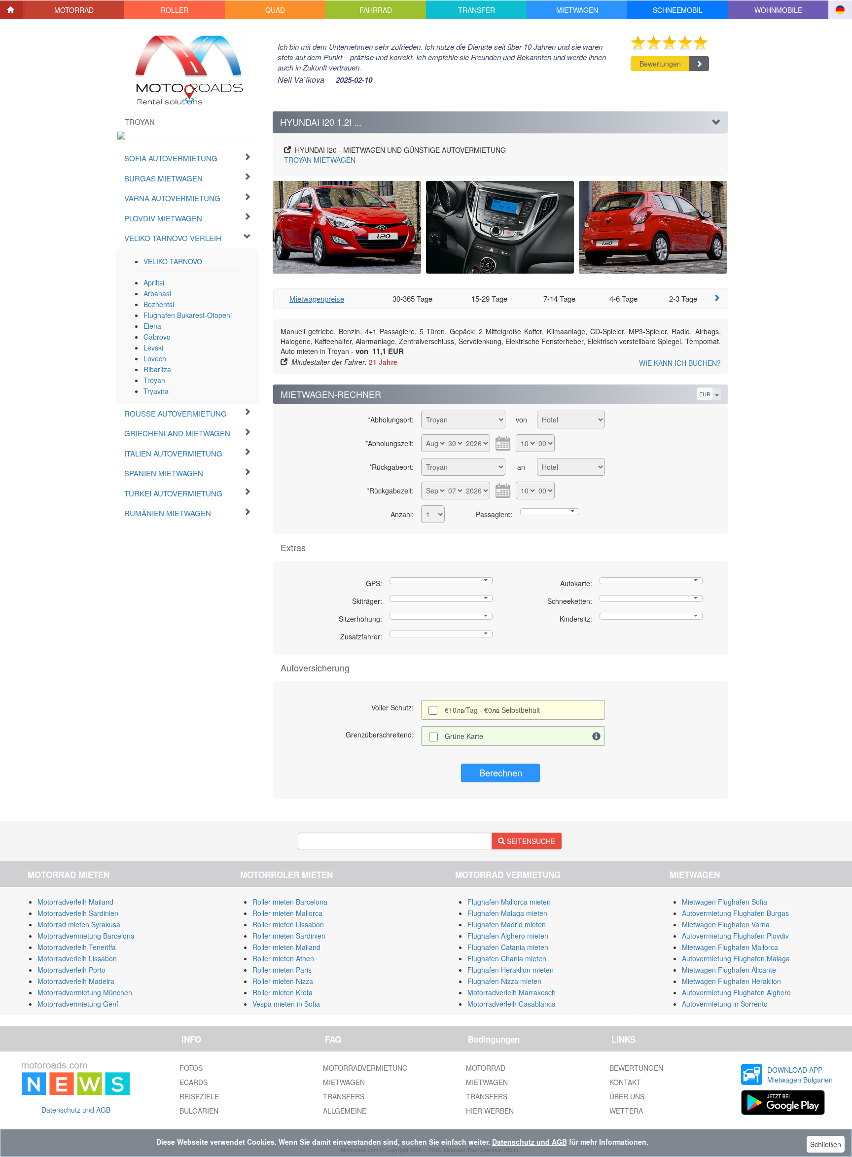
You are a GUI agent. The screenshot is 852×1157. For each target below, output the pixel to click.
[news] (76, 1077)
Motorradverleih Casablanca (511, 1004)
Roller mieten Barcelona (289, 902)
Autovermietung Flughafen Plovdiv (735, 936)
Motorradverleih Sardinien (77, 913)
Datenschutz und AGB (75, 1110)
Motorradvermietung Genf (77, 1004)
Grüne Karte (464, 736)
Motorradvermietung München (84, 992)
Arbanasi (157, 293)
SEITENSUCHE (530, 841)
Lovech (154, 358)
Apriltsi (153, 282)
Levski (153, 347)
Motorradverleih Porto (71, 970)
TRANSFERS (343, 1096)
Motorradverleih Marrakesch (511, 992)
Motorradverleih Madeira (75, 981)
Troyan (154, 380)
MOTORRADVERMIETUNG (365, 1068)
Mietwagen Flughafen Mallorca (730, 947)
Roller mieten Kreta (282, 992)
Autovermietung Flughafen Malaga (736, 958)
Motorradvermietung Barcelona (86, 936)
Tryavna (156, 391)
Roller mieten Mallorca (287, 913)
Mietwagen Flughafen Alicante (729, 970)
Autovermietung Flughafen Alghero (736, 992)
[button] (74, 9)
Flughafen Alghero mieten (507, 936)
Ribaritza (157, 369)
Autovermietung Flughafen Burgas (735, 913)
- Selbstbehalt (492, 710)
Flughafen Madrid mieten (506, 924)
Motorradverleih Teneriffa (76, 947)
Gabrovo (157, 337)
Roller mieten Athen (283, 958)
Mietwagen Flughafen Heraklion (731, 981)
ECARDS (193, 1082)
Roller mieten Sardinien (288, 936)
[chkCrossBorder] (596, 736)
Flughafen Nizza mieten (504, 981)
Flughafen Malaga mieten (507, 913)
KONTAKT (625, 1082)
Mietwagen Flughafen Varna (726, 924)
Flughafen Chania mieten (506, 958)
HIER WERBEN (490, 1111)
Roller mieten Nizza (282, 981)
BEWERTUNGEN (636, 1068)
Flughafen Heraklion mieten (510, 970)
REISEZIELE (199, 1096)
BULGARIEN (198, 1111)
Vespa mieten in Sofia (286, 1004)
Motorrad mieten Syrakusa (78, 924)
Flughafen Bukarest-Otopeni (187, 315)
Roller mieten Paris (282, 970)
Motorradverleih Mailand (75, 902)
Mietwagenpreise (316, 298)
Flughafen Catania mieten (507, 947)
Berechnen (500, 772)
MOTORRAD (485, 1068)
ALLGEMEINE (344, 1111)
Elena (152, 326)
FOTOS (191, 1068)
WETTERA (626, 1111)
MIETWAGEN (319, 160)
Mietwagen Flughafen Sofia (724, 902)
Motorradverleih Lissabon (77, 958)
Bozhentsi (158, 304)
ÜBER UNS (626, 1096)
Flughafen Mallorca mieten (509, 902)
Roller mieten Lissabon (288, 924)
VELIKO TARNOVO (172, 261)
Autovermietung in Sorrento (725, 1004)
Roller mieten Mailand (286, 947)
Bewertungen (660, 64)
